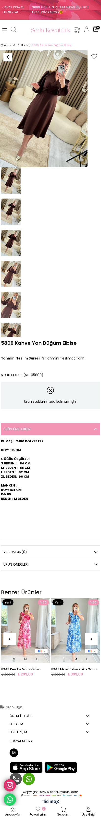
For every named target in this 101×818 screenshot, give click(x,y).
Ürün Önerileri (15, 564)
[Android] (60, 767)
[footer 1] (50, 795)
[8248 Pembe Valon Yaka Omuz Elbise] (25, 630)
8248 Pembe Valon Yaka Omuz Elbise (20, 669)
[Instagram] (14, 752)
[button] (14, 660)
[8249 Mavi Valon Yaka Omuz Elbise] (75, 630)
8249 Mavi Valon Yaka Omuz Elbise (74, 669)
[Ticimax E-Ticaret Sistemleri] (50, 802)
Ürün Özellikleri (17, 429)
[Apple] (26, 767)
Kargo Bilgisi (13, 707)
